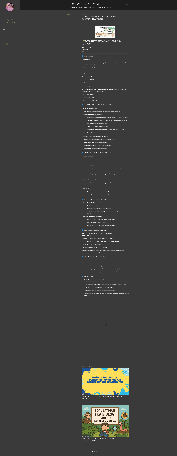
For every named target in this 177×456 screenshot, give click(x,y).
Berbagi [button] (68, 14)
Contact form (87, 7)
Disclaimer (109, 7)
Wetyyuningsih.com (85, 4)
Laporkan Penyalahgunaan (7, 44)
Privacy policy (100, 7)
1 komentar (88, 401)
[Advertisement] (105, 353)
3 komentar (88, 442)
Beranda (74, 7)
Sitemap (79, 7)
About (93, 7)
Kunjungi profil (10, 22)
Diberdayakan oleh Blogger (99, 451)
